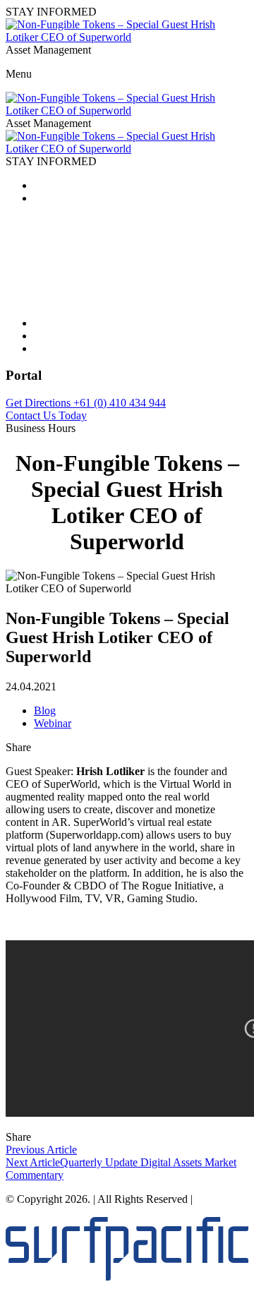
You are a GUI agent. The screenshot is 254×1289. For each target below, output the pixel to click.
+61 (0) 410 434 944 (119, 403)
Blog (45, 711)
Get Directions (39, 403)
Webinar (52, 723)
